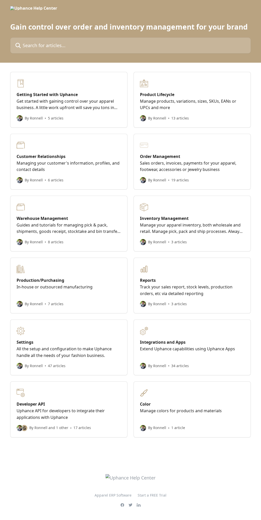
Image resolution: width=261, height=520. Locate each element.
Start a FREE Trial (152, 495)
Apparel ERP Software (113, 495)
